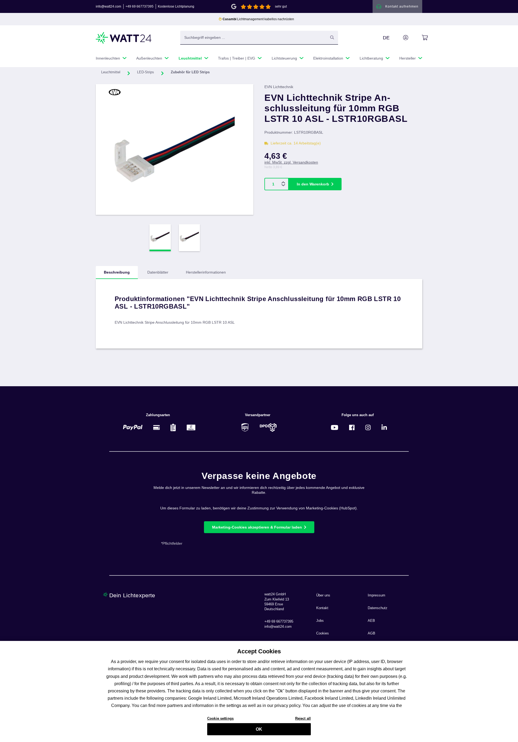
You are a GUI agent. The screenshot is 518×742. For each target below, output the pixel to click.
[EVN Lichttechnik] (123, 92)
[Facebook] (352, 427)
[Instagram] (368, 427)
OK (259, 729)
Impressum (376, 595)
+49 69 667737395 (139, 6)
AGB (371, 633)
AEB (371, 621)
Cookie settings (220, 718)
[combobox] (253, 37)
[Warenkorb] (419, 37)
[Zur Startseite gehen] (124, 38)
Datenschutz (377, 608)
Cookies (322, 633)
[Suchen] (332, 37)
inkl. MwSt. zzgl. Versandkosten (291, 162)
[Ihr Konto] (399, 37)
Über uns (323, 595)
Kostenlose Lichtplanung (176, 6)
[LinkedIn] (384, 427)
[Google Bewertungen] (233, 6)
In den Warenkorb (313, 184)
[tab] (117, 272)
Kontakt (322, 608)
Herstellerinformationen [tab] (206, 272)
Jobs (320, 621)
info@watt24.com (108, 6)
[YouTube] (334, 427)
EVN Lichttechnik (278, 87)
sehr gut (281, 6)
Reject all (303, 718)
